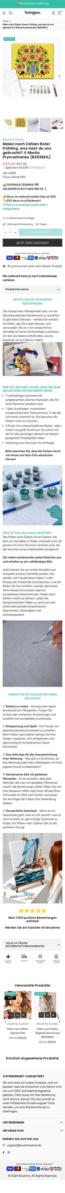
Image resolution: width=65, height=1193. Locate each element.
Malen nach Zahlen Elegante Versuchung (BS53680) (47, 1033)
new (10, 998)
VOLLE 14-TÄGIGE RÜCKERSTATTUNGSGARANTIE (25, 945)
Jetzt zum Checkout (32, 243)
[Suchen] (10, 13)
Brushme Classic (13, 139)
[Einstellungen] (53, 13)
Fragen (43, 224)
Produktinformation (17, 289)
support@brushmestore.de (24, 1145)
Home (6, 21)
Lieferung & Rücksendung (19, 224)
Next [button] (59, 76)
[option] (32, 66)
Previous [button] (5, 76)
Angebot (9, 39)
